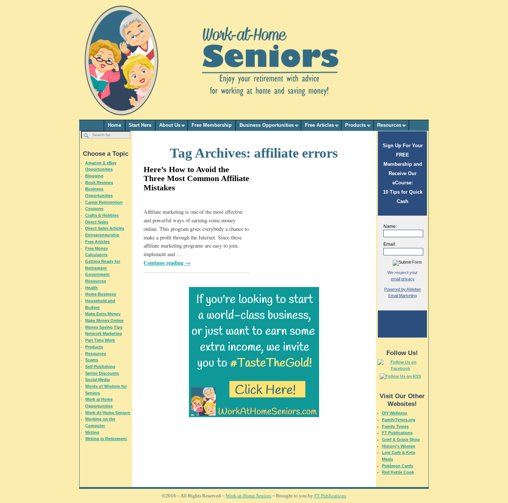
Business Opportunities (266, 125)
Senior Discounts (102, 373)
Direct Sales (96, 222)
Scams (91, 360)
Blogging (94, 176)
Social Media (97, 379)
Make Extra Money (102, 314)
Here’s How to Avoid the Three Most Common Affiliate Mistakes (196, 178)
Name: (390, 226)
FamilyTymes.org (398, 419)
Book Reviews (99, 182)
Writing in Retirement (106, 438)
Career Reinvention (104, 202)
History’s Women (398, 446)
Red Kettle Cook (398, 472)
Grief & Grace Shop (401, 439)
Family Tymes (395, 426)
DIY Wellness (394, 413)
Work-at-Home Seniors (248, 496)
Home (114, 125)
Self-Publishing (100, 366)
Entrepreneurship (102, 235)
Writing (92, 432)
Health (91, 288)
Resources (389, 125)
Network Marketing (103, 333)
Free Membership (212, 125)
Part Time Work (100, 340)
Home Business (100, 294)
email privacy (403, 279)
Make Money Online (104, 320)
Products (355, 125)
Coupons (94, 208)
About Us (169, 125)
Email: (389, 244)
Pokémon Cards (397, 466)
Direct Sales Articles (104, 228)
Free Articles (319, 125)
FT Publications (397, 433)
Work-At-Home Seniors (107, 412)
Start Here (140, 125)
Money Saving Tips (103, 327)
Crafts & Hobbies (102, 215)
